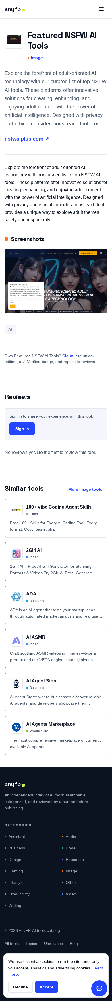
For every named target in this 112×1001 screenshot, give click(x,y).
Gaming (16, 871)
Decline (20, 987)
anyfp (13, 9)
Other (71, 882)
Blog (74, 943)
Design (15, 859)
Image (37, 57)
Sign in (22, 428)
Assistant (17, 836)
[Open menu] (101, 9)
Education (75, 859)
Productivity (19, 894)
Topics (31, 943)
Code (71, 848)
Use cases (53, 943)
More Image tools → (87, 489)
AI (10, 329)
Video (71, 894)
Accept (46, 987)
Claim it (69, 356)
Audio (71, 836)
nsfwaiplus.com (27, 139)
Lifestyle (16, 882)
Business (17, 848)
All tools (12, 943)
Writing (15, 905)
